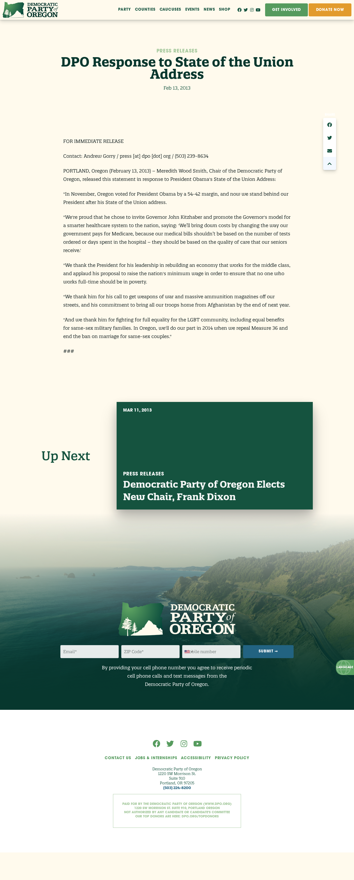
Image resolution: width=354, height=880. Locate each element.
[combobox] (188, 651)
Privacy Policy (232, 758)
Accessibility (196, 758)
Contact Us (118, 758)
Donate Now (330, 10)
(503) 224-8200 (177, 787)
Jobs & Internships (156, 758)
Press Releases (177, 51)
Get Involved (286, 10)
